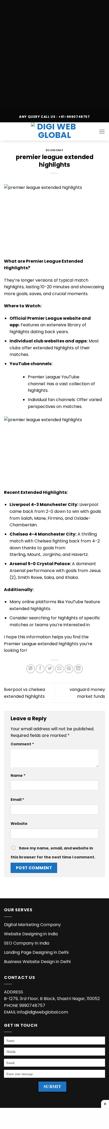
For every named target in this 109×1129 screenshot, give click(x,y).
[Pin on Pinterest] (69, 669)
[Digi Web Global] (54, 131)
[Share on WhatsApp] (30, 669)
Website (19, 823)
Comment (22, 744)
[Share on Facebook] (40, 669)
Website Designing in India (31, 934)
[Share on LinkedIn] (78, 669)
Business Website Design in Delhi (37, 962)
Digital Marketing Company (32, 925)
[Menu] (102, 131)
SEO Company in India (26, 943)
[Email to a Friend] (59, 669)
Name (18, 775)
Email (17, 799)
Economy (54, 150)
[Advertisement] (54, 54)
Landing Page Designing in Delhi (36, 952)
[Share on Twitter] (49, 669)
